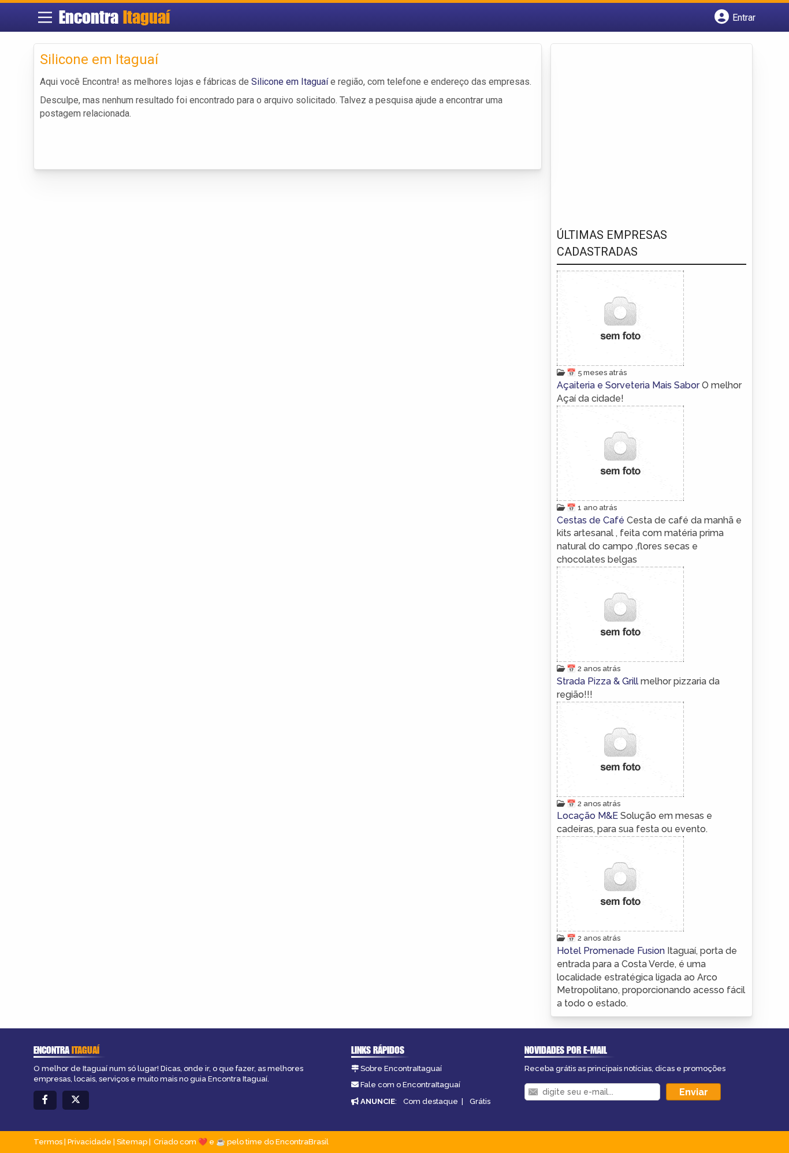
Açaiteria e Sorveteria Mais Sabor (629, 385)
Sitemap (132, 1141)
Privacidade (89, 1141)
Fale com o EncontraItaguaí (410, 1084)
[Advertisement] (643, 127)
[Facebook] (45, 1100)
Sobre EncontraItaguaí (401, 1068)
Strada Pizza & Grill (599, 681)
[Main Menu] (45, 17)
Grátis (480, 1101)
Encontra (114, 16)
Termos (48, 1141)
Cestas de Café (592, 520)
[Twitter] (75, 1100)
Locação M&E (588, 815)
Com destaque (430, 1101)
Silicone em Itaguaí (289, 81)
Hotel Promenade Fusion (612, 950)
